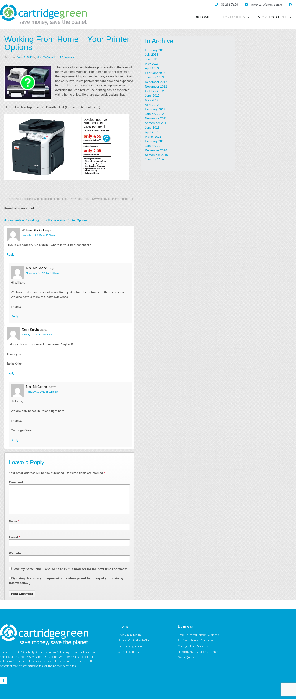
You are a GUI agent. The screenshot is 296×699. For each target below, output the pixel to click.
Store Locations (272, 17)
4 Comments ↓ (68, 57)
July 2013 (151, 54)
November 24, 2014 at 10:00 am (38, 235)
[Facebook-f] (3, 680)
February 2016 (155, 50)
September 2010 (156, 155)
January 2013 (154, 77)
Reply (10, 254)
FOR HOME (201, 17)
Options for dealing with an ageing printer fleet (38, 198)
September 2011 (156, 123)
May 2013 (152, 63)
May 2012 (152, 100)
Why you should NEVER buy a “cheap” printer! (100, 198)
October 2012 (154, 91)
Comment (16, 482)
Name (13, 521)
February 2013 (155, 72)
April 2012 (152, 104)
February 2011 (155, 141)
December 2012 (156, 82)
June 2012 (152, 95)
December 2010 (156, 150)
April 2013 (152, 68)
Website (15, 553)
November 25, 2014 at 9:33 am (42, 273)
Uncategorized (25, 208)
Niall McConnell (46, 57)
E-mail (13, 537)
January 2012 (154, 114)
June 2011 (152, 127)
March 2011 (153, 136)
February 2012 (155, 109)
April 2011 (152, 132)
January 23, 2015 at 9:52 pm (37, 334)
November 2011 (156, 118)
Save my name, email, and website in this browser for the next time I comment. (70, 569)
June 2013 (152, 59)
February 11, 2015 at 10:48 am (42, 391)
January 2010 (154, 159)
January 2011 (154, 145)
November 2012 (156, 86)
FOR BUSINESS (234, 17)
